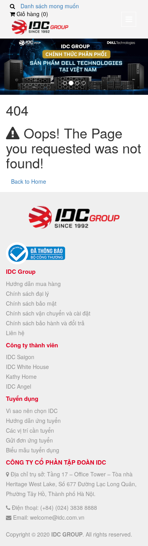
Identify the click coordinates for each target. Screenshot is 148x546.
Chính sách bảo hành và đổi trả (45, 323)
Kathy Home (21, 376)
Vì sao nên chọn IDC (32, 411)
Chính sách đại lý (27, 293)
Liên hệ (15, 333)
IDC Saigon (20, 357)
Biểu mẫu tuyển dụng (32, 450)
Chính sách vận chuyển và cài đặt (48, 313)
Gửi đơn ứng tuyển (29, 440)
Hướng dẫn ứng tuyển (33, 420)
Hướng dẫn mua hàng (33, 284)
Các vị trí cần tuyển (30, 430)
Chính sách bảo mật (31, 303)
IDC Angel (18, 386)
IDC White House (27, 367)
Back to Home (28, 181)
